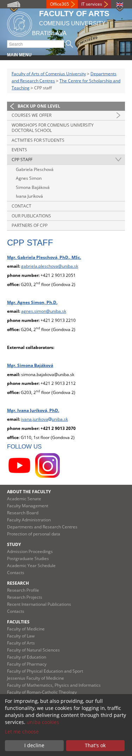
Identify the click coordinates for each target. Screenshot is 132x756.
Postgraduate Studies (28, 558)
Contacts (15, 573)
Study (14, 544)
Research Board (22, 513)
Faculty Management (27, 506)
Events (19, 150)
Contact (21, 206)
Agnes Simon (29, 178)
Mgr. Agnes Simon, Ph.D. (32, 302)
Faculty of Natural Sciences (33, 650)
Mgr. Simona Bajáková (30, 365)
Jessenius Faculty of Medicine (35, 678)
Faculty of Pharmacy (26, 664)
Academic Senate (24, 499)
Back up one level (39, 106)
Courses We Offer (31, 115)
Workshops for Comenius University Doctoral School (53, 128)
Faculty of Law (20, 636)
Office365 (59, 4)
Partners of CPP (30, 225)
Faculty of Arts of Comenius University (49, 74)
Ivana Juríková (29, 196)
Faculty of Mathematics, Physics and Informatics (54, 685)
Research (18, 583)
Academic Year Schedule (31, 565)
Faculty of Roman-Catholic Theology (42, 692)
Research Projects (24, 597)
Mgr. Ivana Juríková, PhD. (33, 410)
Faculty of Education (26, 657)
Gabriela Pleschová (35, 169)
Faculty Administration (29, 520)
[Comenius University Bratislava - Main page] (19, 23)
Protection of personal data (33, 534)
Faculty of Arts (21, 643)
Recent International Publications (39, 604)
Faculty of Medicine (26, 629)
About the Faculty (29, 492)
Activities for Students (38, 140)
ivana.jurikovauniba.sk (44, 419)
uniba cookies (43, 722)
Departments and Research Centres (42, 527)
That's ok (95, 745)
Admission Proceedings (30, 551)
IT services (91, 4)
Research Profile (23, 590)
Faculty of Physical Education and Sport (45, 671)
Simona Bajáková (33, 187)
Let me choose (22, 731)
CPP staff (22, 160)
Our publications (31, 216)
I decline (34, 745)
